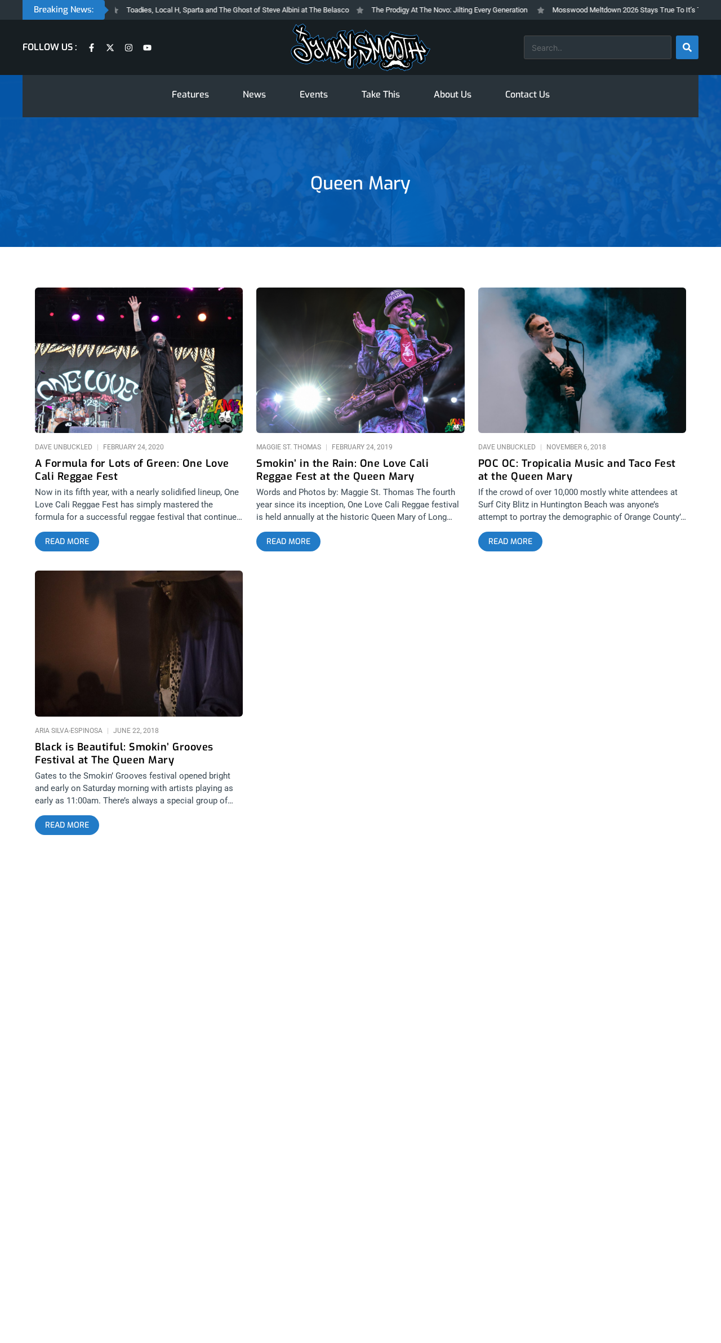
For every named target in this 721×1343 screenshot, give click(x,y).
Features (190, 94)
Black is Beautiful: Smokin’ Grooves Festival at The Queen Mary (124, 754)
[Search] (687, 47)
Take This (381, 94)
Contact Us (527, 94)
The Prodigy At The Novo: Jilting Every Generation (426, 10)
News (254, 94)
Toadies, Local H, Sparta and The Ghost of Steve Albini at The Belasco (214, 10)
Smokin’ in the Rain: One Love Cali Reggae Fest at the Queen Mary (342, 470)
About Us (452, 94)
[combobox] (597, 47)
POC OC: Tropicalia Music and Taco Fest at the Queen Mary (577, 470)
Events (314, 94)
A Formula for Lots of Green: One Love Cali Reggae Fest (132, 470)
